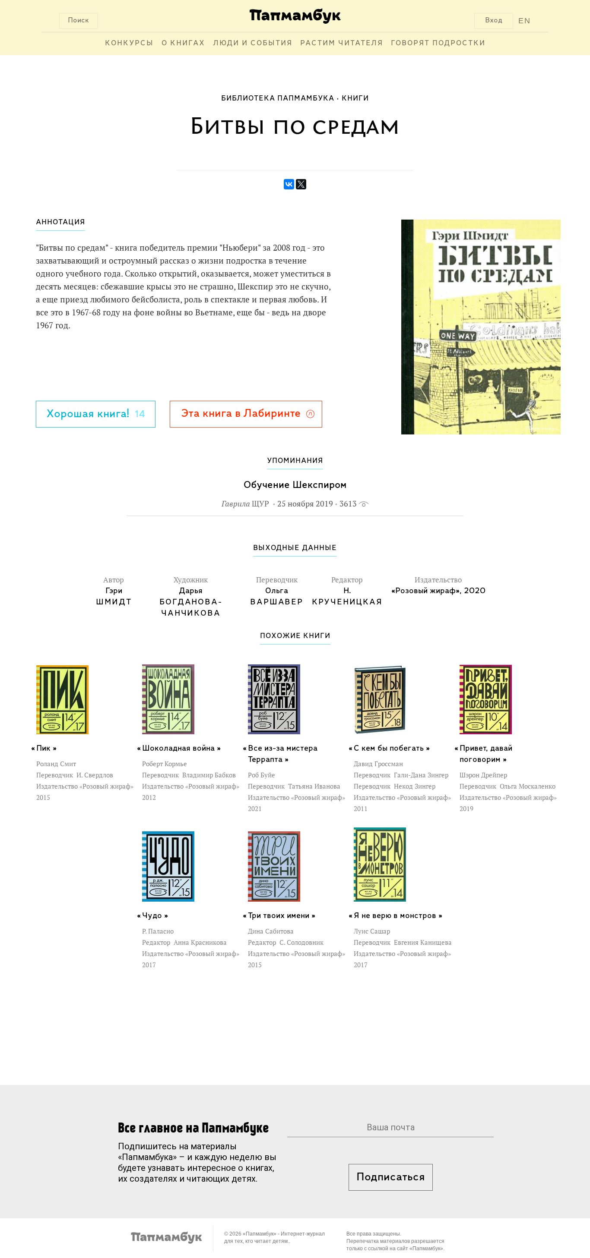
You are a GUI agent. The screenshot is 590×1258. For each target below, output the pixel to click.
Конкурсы (129, 43)
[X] (301, 184)
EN (524, 20)
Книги (355, 99)
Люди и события (252, 43)
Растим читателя (341, 43)
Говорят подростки (438, 43)
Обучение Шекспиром (295, 485)
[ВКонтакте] (289, 184)
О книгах (183, 43)
